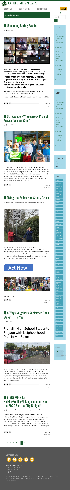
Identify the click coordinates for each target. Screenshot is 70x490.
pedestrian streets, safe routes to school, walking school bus (59, 300)
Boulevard (58, 314)
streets (58, 311)
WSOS (33, 410)
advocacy (29, 410)
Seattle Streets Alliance (22, 3)
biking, (58, 244)
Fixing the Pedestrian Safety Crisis (28, 197)
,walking (58, 265)
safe (57, 205)
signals (38, 410)
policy (57, 254)
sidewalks (58, 251)
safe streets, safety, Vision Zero (59, 277)
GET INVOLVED (42, 9)
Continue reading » (47, 105)
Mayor (57, 261)
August (62, 355)
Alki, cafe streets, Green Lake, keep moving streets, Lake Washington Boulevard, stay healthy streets (59, 190)
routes (57, 209)
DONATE (63, 9)
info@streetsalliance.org (13, 472)
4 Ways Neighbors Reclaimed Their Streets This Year (26, 314)
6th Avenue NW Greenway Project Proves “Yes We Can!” (26, 118)
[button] (55, 8)
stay (57, 293)
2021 (62, 351)
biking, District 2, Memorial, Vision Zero (59, 233)
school (57, 212)
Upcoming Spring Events (22, 25)
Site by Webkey (11, 481)
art (57, 308)
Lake (57, 323)
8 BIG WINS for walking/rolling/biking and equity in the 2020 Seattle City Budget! (25, 401)
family (57, 221)
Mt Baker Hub (30, 369)
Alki (57, 329)
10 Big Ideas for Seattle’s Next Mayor (59, 72)
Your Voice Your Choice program (14, 172)
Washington (59, 326)
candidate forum (58, 257)
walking (23, 410)
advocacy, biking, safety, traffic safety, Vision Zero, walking (30, 202)
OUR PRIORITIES (25, 9)
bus (57, 335)
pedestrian (58, 320)
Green (57, 317)
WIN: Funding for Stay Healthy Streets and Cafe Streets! (59, 56)
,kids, (57, 241)
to (56, 218)
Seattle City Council (59, 271)
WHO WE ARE (8, 9)
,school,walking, (60, 238)
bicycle (58, 268)
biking (57, 202)
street (57, 227)
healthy (18, 410)
